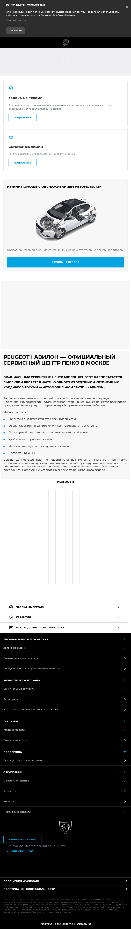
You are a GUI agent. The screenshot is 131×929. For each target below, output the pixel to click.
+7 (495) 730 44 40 (126, 42)
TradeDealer (82, 924)
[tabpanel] (45, 537)
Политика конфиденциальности (29, 889)
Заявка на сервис (65, 262)
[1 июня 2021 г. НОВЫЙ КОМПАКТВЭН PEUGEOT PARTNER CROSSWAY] (72, 537)
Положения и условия (21, 881)
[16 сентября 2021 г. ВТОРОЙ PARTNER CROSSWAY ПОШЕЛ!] (48, 537)
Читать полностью (16, 20)
